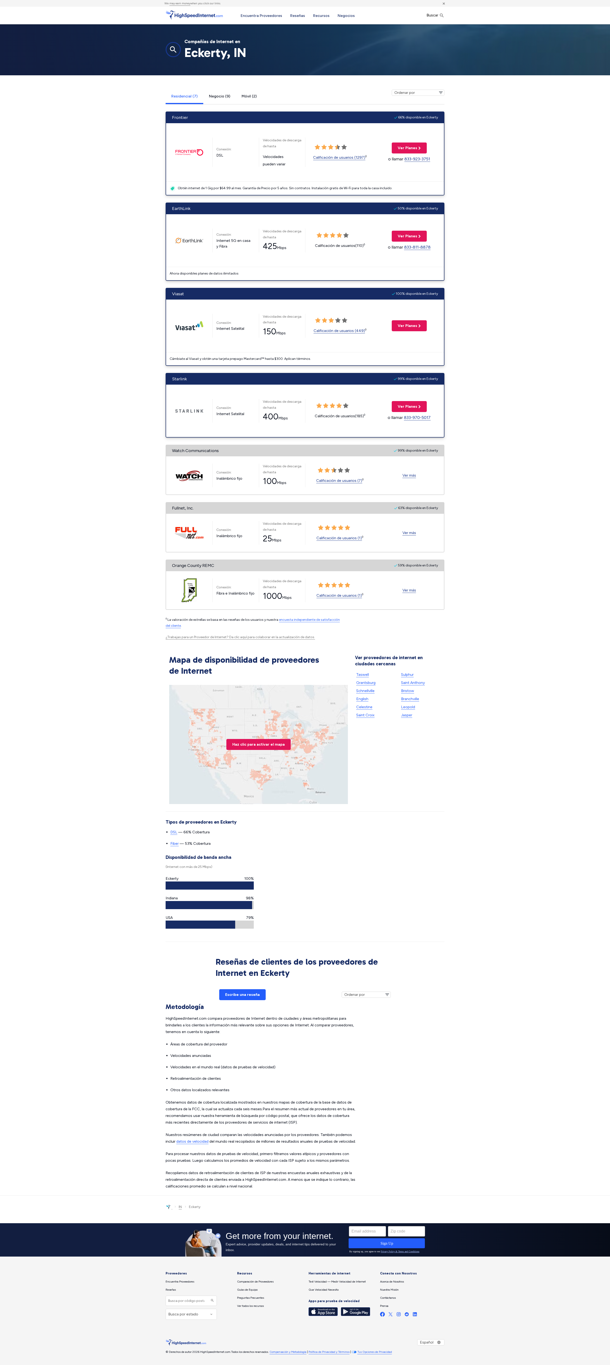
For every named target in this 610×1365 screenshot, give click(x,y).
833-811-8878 (417, 247)
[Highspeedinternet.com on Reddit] (406, 1315)
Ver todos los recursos (250, 1306)
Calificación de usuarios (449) (339, 330)
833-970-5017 (417, 417)
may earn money (179, 3)
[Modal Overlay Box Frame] (305, 1240)
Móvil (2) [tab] (249, 96)
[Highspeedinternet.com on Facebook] (382, 1315)
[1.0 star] (317, 147)
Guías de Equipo (247, 1289)
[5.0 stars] (344, 147)
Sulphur (407, 674)
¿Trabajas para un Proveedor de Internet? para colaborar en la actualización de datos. (240, 637)
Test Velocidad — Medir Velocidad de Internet (337, 1281)
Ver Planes (404, 148)
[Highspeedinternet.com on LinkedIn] (414, 1315)
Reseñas (297, 15)
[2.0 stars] (324, 147)
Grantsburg (366, 682)
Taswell (362, 674)
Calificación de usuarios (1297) (339, 157)
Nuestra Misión (389, 1289)
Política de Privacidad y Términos (329, 1352)
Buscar (433, 15)
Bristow (407, 690)
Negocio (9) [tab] (219, 96)
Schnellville (365, 690)
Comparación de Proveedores (255, 1281)
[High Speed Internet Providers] (194, 15)
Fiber (174, 843)
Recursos (321, 15)
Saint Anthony (413, 682)
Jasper (406, 715)
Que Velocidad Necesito (324, 1289)
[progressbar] (210, 885)
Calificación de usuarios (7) (339, 480)
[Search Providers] (212, 1301)
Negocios (346, 15)
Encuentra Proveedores (261, 15)
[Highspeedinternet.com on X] (390, 1315)
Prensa (384, 1306)
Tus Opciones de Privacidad (374, 1352)
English (362, 699)
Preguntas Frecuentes (250, 1297)
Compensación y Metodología (287, 1352)
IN (180, 1207)
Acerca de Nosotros (392, 1281)
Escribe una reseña (242, 994)
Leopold (408, 707)
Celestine (364, 707)
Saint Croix (365, 715)
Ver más (409, 475)
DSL (173, 832)
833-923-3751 (417, 159)
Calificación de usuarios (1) (339, 538)
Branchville (410, 699)
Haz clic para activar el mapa (258, 744)
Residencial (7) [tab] (184, 96)
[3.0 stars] (330, 147)
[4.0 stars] (337, 147)
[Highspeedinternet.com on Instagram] (398, 1315)
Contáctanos (388, 1297)
